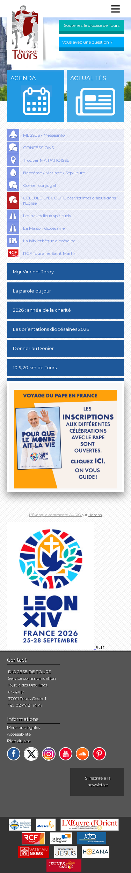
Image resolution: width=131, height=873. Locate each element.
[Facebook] (13, 753)
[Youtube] (65, 753)
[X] (31, 754)
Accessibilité (19, 734)
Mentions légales (23, 727)
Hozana (95, 515)
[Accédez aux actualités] (95, 102)
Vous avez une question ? (87, 42)
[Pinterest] (99, 753)
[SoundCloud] (82, 753)
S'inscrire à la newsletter (98, 781)
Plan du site (18, 740)
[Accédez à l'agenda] (36, 101)
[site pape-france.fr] (51, 647)
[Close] (124, 381)
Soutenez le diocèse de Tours (91, 25)
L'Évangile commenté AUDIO (55, 515)
